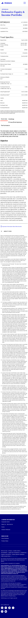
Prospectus (23, 552)
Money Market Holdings (18, 554)
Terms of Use (4, 550)
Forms (2, 527)
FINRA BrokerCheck (5, 556)
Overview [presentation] (4, 119)
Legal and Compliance (14, 552)
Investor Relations (5, 529)
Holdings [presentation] (11, 119)
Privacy (10, 550)
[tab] (4, 119)
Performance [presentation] (5, 125)
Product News (4, 541)
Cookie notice (16, 550)
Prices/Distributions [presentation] (15, 122)
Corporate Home (5, 521)
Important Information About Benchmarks (12, 226)
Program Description (6, 554)
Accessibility (4, 552)
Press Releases (5, 538)
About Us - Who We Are (7, 524)
